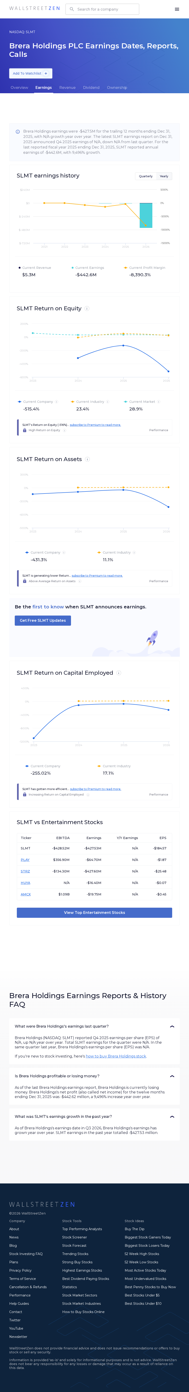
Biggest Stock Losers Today (147, 1246)
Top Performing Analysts (82, 1229)
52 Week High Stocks (142, 1254)
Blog (13, 1246)
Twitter (15, 1320)
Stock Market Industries (81, 1304)
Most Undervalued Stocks (145, 1279)
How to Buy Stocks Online (83, 1312)
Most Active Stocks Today (145, 1270)
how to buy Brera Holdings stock (116, 1056)
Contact (15, 1312)
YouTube (16, 1328)
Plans (13, 1262)
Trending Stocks (75, 1254)
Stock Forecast (74, 1246)
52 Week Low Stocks (141, 1262)
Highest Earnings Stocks (82, 1270)
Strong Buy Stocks (77, 1262)
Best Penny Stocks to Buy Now (150, 1287)
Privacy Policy (20, 1270)
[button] (94, 1026)
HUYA (25, 883)
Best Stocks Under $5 (142, 1295)
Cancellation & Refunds (28, 1287)
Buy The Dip (135, 1229)
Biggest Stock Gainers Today (148, 1237)
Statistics (69, 1287)
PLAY (25, 860)
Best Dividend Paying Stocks (85, 1279)
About (14, 1229)
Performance (20, 1295)
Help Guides (19, 1304)
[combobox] (102, 9)
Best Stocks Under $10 (143, 1304)
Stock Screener (74, 1237)
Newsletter (18, 1337)
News (13, 1237)
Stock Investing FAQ (26, 1254)
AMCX (26, 894)
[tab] (19, 87)
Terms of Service (22, 1279)
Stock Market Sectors (79, 1295)
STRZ (25, 871)
